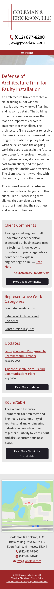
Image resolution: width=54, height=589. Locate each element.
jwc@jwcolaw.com (27, 42)
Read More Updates (27, 387)
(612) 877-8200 (30, 37)
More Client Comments (27, 281)
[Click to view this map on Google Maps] (27, 531)
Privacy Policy (37, 578)
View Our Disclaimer (20, 578)
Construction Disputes (19, 329)
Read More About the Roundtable (27, 453)
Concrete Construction (20, 308)
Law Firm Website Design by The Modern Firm (27, 581)
